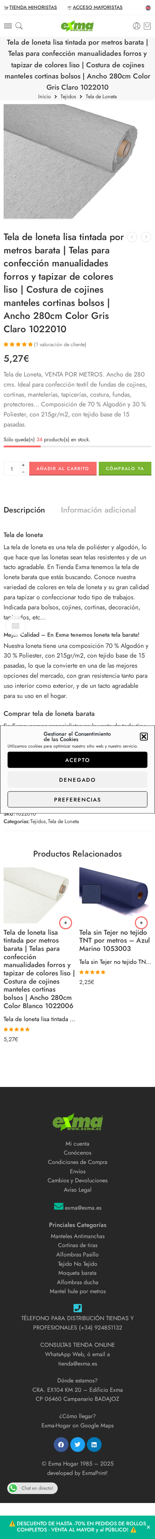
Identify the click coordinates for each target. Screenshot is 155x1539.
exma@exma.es (83, 1208)
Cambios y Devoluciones (77, 1180)
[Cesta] (147, 26)
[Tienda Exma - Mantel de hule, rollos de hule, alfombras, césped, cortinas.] (77, 25)
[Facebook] (61, 1444)
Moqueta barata (77, 1273)
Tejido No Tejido (77, 1264)
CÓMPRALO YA (125, 468)
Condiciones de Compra (77, 1162)
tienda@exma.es (77, 1363)
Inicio (44, 96)
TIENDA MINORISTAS (33, 7)
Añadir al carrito (62, 468)
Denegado (77, 780)
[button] (143, 736)
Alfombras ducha (77, 1282)
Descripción (24, 510)
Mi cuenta (77, 1143)
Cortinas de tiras (77, 1245)
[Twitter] (77, 1444)
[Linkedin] (94, 1444)
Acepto (77, 760)
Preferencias (77, 799)
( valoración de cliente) (60, 344)
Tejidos (68, 96)
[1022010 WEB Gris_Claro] (77, 161)
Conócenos (77, 1152)
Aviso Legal (78, 1190)
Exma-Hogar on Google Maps (77, 1425)
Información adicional (98, 510)
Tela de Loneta (101, 96)
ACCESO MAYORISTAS (98, 7)
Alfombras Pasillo (77, 1254)
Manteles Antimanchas (78, 1236)
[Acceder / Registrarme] (136, 26)
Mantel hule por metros (78, 1291)
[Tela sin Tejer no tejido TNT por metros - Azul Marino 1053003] (115, 895)
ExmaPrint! (95, 1473)
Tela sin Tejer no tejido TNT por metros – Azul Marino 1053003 (115, 961)
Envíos (77, 1171)
